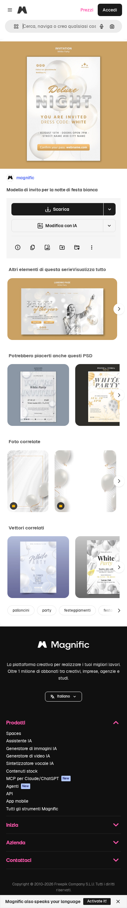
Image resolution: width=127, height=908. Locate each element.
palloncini (21, 610)
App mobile (17, 801)
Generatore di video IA (28, 756)
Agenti (17, 786)
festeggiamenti (77, 610)
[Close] (118, 901)
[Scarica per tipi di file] (109, 209)
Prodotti (15, 722)
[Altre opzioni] (91, 247)
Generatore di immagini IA (31, 748)
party (46, 610)
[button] (63, 697)
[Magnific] (63, 646)
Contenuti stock (22, 771)
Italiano (63, 696)
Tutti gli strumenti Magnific (32, 809)
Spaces (13, 733)
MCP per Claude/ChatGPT (37, 778)
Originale (41, 53)
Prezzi (86, 10)
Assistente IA (19, 741)
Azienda (15, 842)
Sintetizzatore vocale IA (30, 763)
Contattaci (18, 860)
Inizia (12, 824)
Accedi (110, 10)
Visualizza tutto (89, 269)
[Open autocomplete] (13, 26)
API (9, 793)
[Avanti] (119, 309)
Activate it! (97, 901)
